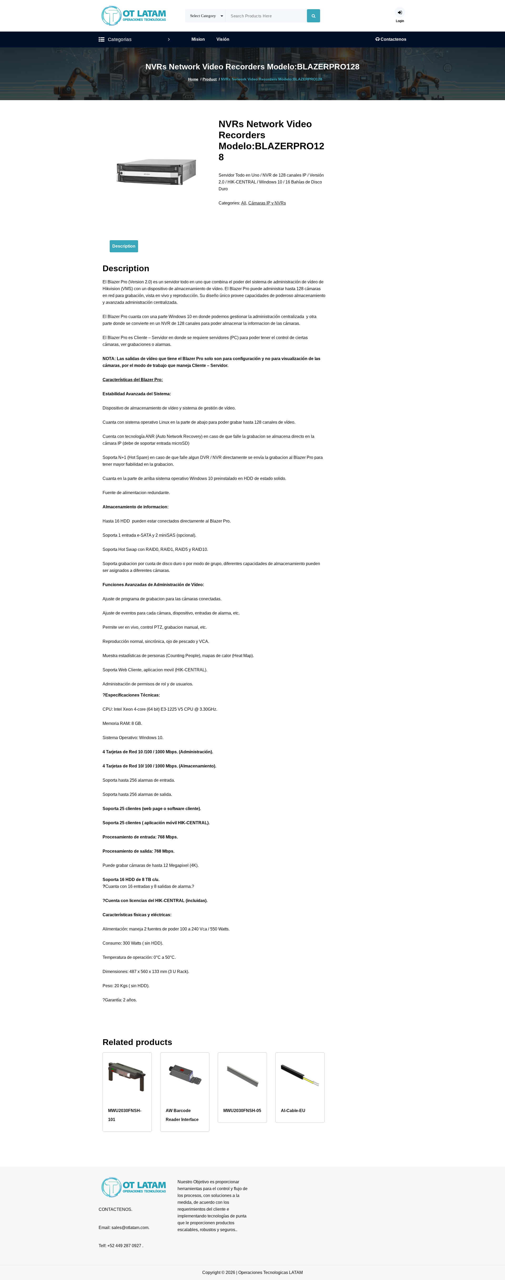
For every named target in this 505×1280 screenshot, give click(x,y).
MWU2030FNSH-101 (124, 1115)
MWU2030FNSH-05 (242, 1110)
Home (193, 79)
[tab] (123, 246)
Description (123, 246)
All (243, 203)
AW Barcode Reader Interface (182, 1115)
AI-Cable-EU (293, 1110)
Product (210, 79)
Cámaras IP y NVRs (267, 203)
